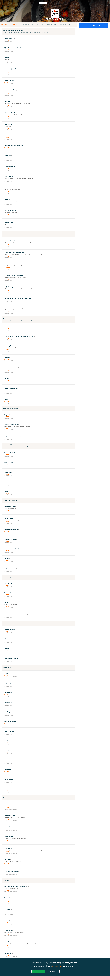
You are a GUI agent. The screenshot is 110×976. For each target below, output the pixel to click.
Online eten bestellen (93, 25)
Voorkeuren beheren (56, 966)
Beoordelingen (53, 3)
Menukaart (43, 3)
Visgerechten (39, 24)
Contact (62, 3)
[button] (74, 24)
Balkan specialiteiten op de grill (9, 24)
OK (38, 971)
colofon (70, 3)
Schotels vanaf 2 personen (26, 24)
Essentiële (53, 971)
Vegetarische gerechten (51, 24)
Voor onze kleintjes (65, 24)
